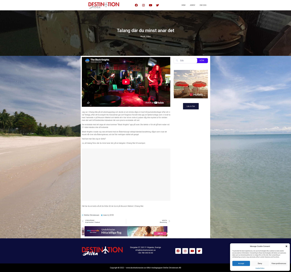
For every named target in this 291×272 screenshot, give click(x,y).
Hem (183, 5)
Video (148, 36)
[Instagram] (143, 5)
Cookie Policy (260, 268)
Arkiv (192, 5)
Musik (142, 36)
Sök (202, 61)
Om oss (203, 5)
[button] (286, 246)
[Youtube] (150, 5)
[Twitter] (157, 5)
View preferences (278, 263)
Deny (260, 263)
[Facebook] (136, 5)
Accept (241, 263)
